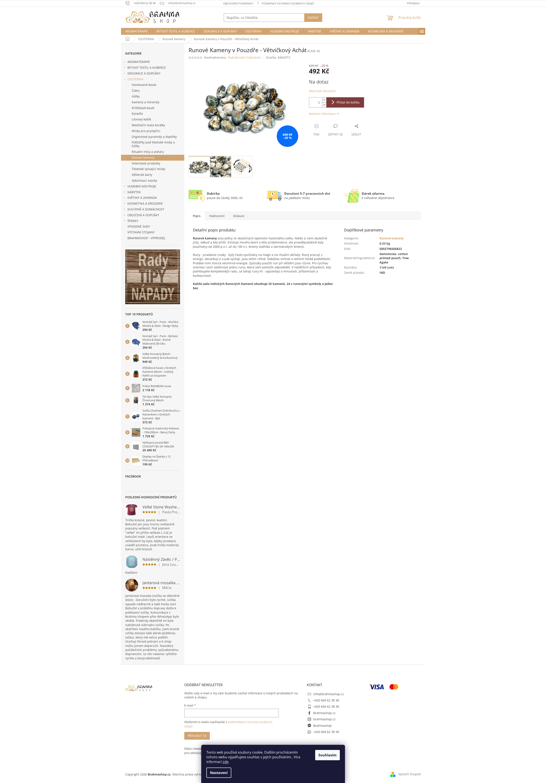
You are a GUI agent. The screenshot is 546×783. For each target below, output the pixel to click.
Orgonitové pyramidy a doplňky (154, 137)
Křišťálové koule (143, 108)
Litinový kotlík (141, 119)
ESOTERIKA (135, 79)
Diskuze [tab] (238, 216)
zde (225, 761)
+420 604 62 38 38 (326, 700)
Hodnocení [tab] (217, 216)
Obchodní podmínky (238, 3)
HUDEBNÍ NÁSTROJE (141, 186)
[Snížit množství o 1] (324, 104)
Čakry (136, 90)
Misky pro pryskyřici (146, 131)
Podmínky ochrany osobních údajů (288, 3)
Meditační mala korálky (148, 125)
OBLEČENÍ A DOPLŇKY (143, 215)
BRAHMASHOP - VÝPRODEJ (146, 238)
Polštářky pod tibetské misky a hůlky (153, 144)
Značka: (278, 57)
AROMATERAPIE (138, 62)
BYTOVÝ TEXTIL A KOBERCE (146, 67)
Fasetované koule (144, 85)
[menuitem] (136, 31)
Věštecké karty (142, 175)
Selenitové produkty (146, 163)
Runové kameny (143, 157)
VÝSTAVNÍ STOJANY (141, 232)
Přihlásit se (197, 736)
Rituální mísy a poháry (148, 152)
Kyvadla (137, 113)
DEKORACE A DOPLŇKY (143, 73)
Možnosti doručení (322, 91)
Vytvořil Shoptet (409, 774)
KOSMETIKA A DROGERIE (145, 203)
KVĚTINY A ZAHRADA (142, 198)
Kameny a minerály (145, 102)
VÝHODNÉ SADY (138, 226)
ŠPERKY (132, 221)
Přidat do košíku (348, 102)
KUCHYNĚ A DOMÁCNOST (145, 209)
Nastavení (219, 772)
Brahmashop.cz (324, 713)
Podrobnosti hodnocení (244, 57)
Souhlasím (327, 755)
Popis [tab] (197, 216)
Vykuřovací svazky (144, 180)
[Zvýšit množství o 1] (324, 99)
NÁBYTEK (134, 192)
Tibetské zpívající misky (148, 169)
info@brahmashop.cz (328, 694)
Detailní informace (322, 114)
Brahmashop (322, 726)
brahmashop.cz (324, 719)
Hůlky (136, 96)
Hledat (313, 17)
